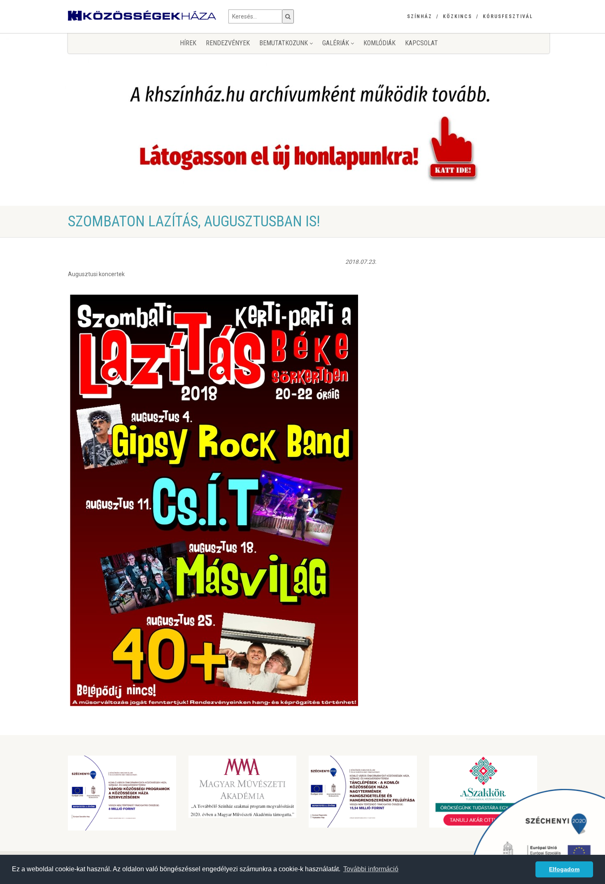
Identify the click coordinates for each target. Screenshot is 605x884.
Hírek (188, 43)
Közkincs (457, 16)
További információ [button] (370, 868)
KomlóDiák (379, 43)
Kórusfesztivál (508, 16)
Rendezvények (228, 43)
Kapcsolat (421, 43)
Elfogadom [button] (564, 869)
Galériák (336, 43)
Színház (419, 16)
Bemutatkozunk (284, 43)
